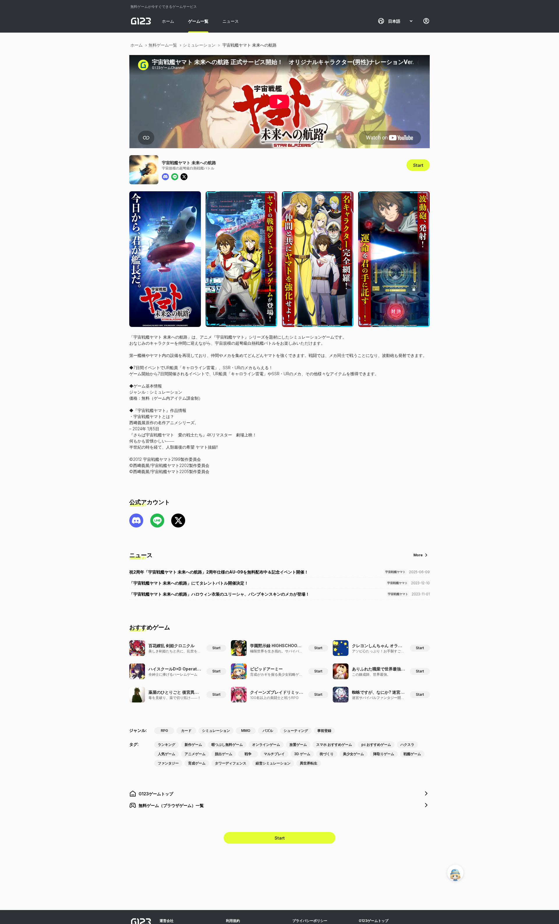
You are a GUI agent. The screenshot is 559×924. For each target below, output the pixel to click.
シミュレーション (199, 45)
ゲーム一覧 (198, 21)
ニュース (230, 21)
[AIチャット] (455, 873)
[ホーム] (141, 20)
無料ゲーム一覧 (162, 45)
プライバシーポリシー (309, 920)
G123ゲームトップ (373, 920)
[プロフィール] (426, 20)
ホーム (168, 21)
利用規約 (233, 920)
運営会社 (167, 920)
